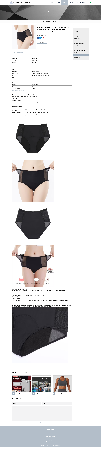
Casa (52, 2)
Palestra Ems (76, 33)
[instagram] (55, 441)
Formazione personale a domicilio (80, 40)
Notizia (71, 2)
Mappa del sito (63, 431)
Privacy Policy (72, 431)
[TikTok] (58, 441)
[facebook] (43, 441)
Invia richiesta (41, 42)
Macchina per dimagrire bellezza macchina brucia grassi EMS (22, 394)
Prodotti (64, 2)
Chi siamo (58, 2)
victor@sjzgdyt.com (57, 445)
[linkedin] (46, 441)
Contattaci (82, 2)
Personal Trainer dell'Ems (79, 43)
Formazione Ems (77, 29)
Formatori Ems (77, 38)
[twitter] (49, 441)
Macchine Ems (77, 57)
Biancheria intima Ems (52, 21)
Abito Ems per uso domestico (79, 50)
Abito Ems (76, 45)
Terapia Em (76, 36)
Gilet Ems (76, 52)
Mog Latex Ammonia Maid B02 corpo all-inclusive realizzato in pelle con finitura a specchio (43, 394)
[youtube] (52, 441)
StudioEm (76, 31)
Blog (77, 2)
